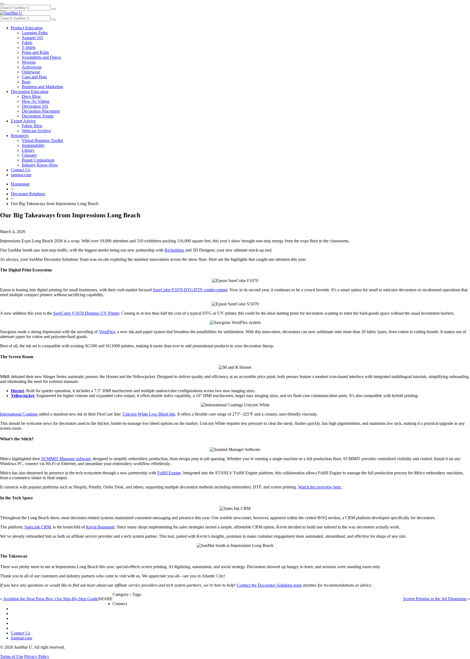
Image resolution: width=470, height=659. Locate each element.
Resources (20, 135)
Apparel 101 (32, 37)
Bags (26, 81)
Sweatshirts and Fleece (41, 57)
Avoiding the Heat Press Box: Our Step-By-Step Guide (50, 598)
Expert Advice (23, 121)
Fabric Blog (32, 125)
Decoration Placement (41, 111)
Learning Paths (35, 32)
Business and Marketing (42, 86)
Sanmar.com (21, 638)
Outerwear (31, 72)
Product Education (27, 28)
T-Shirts (28, 47)
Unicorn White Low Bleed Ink (148, 414)
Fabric (27, 42)
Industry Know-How (40, 165)
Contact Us (20, 170)
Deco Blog (31, 96)
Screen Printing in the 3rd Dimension (435, 598)
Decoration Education (29, 91)
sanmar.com (21, 174)
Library (28, 150)
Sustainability (33, 145)
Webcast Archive (36, 130)
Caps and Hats (34, 77)
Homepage (20, 184)
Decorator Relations (28, 193)
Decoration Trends (38, 116)
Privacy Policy (36, 656)
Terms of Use (11, 656)
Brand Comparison (38, 160)
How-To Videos (36, 101)
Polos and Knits (35, 52)
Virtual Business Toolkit (42, 140)
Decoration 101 (35, 106)
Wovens (29, 62)
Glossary (29, 155)
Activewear (32, 67)
